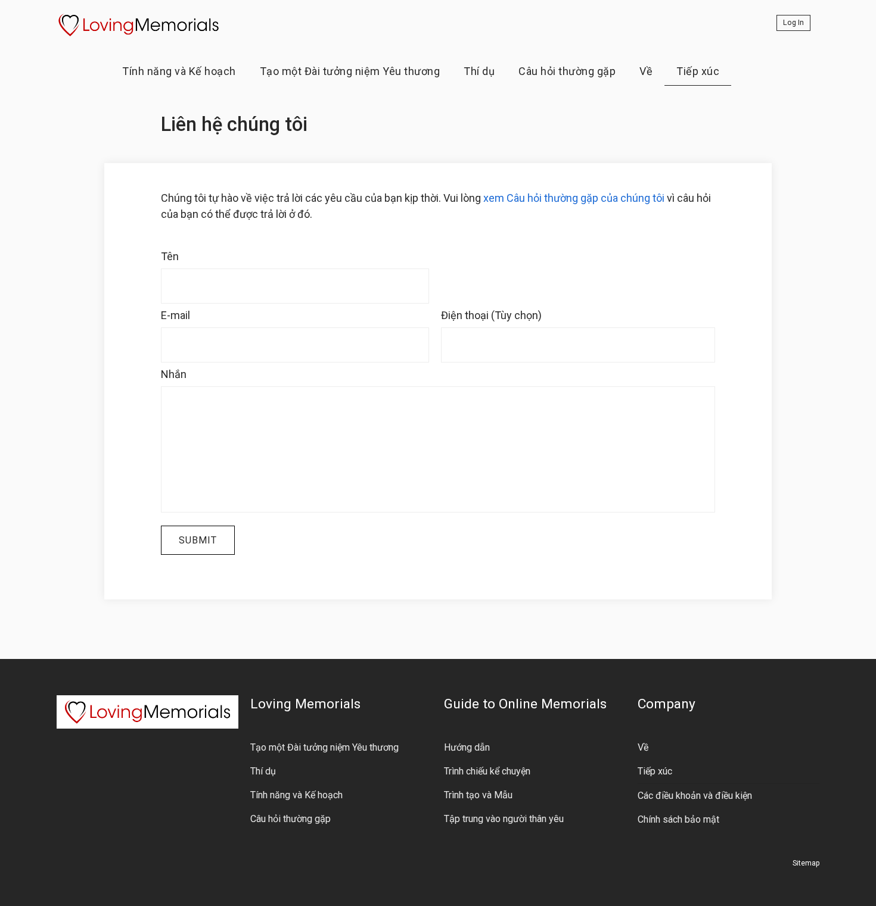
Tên (170, 256)
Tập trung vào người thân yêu (504, 818)
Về (646, 71)
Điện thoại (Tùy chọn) (491, 315)
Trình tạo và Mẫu (478, 795)
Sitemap (806, 863)
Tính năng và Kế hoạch (179, 71)
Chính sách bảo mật (678, 819)
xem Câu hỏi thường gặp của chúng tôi (573, 198)
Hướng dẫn (467, 747)
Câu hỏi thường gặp (567, 71)
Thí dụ (479, 71)
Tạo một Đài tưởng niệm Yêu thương (350, 71)
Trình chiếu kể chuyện (487, 771)
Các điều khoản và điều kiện (695, 795)
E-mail (175, 315)
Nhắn (174, 374)
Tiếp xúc (697, 71)
